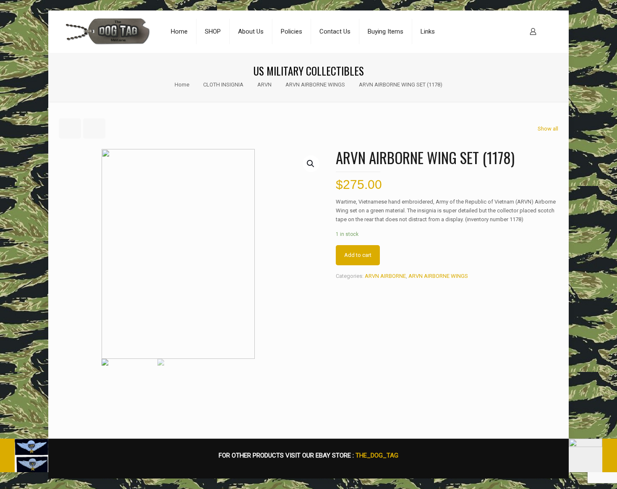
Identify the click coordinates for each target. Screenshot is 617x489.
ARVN (264, 84)
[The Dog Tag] (108, 31)
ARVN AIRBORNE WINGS (315, 84)
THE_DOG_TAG (377, 455)
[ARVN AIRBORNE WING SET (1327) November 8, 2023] (24, 455)
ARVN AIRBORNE (385, 276)
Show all (548, 129)
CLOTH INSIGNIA (223, 84)
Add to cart (357, 255)
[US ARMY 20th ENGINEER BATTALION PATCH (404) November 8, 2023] (593, 455)
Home (182, 84)
